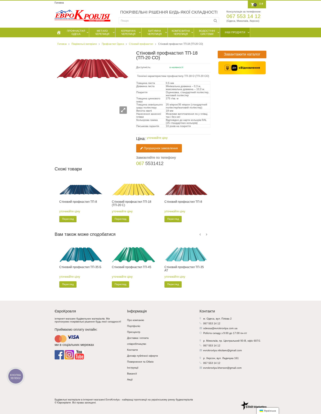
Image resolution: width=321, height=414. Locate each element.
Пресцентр (133, 331)
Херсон (210, 358)
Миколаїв (212, 340)
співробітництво (136, 343)
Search (215, 20)
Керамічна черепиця (128, 32)
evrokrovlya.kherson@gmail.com (222, 367)
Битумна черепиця (154, 32)
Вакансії (132, 373)
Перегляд (68, 218)
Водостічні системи (207, 32)
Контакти (132, 349)
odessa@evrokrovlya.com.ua (220, 328)
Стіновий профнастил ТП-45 (131, 267)
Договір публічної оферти (142, 355)
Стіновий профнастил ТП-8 (78, 201)
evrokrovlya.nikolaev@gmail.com (222, 350)
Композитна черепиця (181, 32)
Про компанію (135, 320)
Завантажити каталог (242, 54)
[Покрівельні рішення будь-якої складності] (82, 16)
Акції (130, 379)
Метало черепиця (102, 32)
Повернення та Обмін (140, 361)
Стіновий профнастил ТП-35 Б (80, 267)
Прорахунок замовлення (161, 148)
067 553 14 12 (243, 16)
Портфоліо (133, 326)
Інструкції (132, 367)
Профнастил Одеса (76, 32)
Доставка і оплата (138, 337)
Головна (59, 2)
